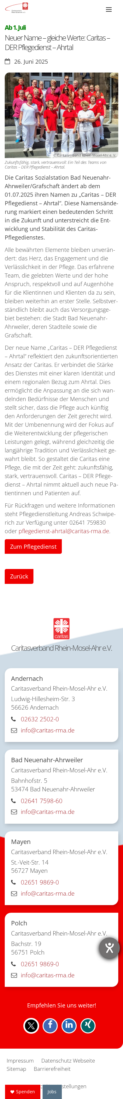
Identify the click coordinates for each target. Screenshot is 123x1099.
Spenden (25, 1092)
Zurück (19, 576)
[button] (31, 1025)
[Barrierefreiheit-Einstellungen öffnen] (109, 947)
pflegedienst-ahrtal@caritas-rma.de (64, 531)
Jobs (52, 1092)
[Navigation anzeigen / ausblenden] (109, 9)
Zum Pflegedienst (33, 546)
